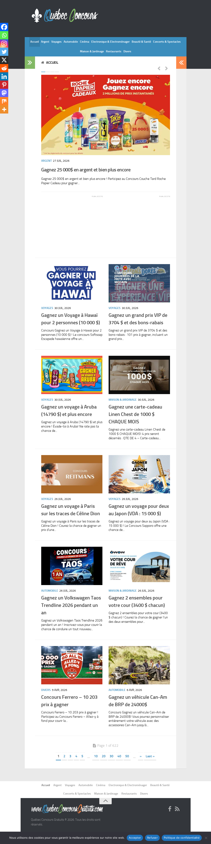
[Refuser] (206, 838)
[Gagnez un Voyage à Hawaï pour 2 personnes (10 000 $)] (72, 283)
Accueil (34, 41)
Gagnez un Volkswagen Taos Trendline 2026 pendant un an (71, 605)
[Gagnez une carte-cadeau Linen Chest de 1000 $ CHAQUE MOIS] (139, 375)
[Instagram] (4, 43)
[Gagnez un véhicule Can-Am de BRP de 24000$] (139, 665)
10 (96, 756)
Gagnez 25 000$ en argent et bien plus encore (86, 170)
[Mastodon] (4, 93)
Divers (127, 51)
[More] (4, 109)
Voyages (56, 41)
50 (127, 756)
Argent (45, 41)
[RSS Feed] (177, 809)
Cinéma (84, 41)
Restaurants (113, 51)
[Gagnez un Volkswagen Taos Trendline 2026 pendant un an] (72, 566)
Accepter (135, 837)
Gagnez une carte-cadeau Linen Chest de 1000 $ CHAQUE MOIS (135, 414)
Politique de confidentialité (182, 837)
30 (111, 756)
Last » (150, 756)
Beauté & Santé (141, 41)
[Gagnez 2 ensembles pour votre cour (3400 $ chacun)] (139, 566)
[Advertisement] (72, 223)
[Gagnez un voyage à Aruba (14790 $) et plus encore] (72, 375)
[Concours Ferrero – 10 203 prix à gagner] (72, 665)
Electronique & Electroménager (110, 41)
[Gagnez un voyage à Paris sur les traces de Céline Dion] (72, 474)
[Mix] (4, 101)
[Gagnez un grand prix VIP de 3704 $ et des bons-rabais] (139, 283)
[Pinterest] (4, 85)
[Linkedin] (4, 76)
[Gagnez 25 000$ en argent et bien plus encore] (105, 115)
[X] (4, 60)
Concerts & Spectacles (167, 41)
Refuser (152, 837)
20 (104, 756)
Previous (158, 68)
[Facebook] (4, 27)
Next (166, 68)
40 (119, 756)
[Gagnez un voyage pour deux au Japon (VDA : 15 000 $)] (139, 474)
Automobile (71, 41)
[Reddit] (4, 68)
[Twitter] (4, 52)
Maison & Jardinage (92, 51)
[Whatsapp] (4, 35)
